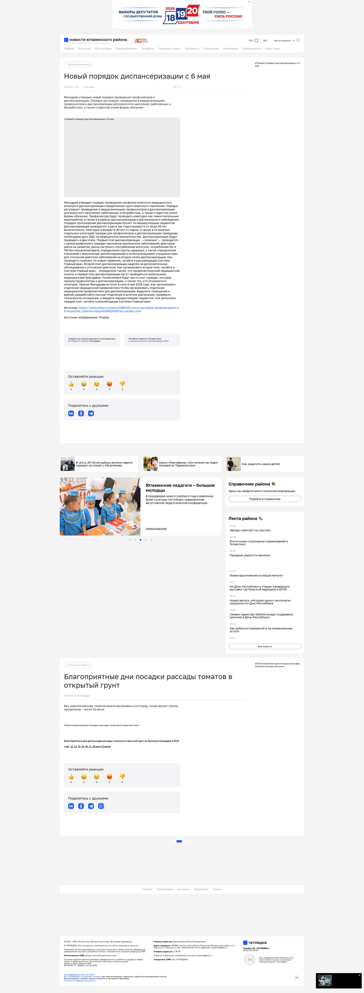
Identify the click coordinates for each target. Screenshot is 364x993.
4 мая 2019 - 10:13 (71, 696)
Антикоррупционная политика (79, 974)
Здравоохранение (78, 64)
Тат (265, 40)
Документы (192, 48)
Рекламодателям (126, 48)
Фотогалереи (103, 48)
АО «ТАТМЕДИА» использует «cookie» (82, 976)
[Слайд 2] (135, 540)
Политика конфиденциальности (80, 980)
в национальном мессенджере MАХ (149, 340)
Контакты (84, 48)
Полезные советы (169, 48)
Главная (69, 48)
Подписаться (345, 981)
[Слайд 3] (140, 540)
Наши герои (272, 48)
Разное (217, 889)
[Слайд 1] (130, 540)
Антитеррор (230, 48)
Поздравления (251, 48)
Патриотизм (211, 48)
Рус (251, 40)
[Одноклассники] (81, 413)
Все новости (265, 646)
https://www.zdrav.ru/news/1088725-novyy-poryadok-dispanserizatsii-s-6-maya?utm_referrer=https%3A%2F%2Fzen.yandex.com (121, 309)
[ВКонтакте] (71, 413)
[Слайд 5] (151, 540)
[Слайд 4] (146, 540)
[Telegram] (91, 413)
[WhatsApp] (101, 806)
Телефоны (147, 48)
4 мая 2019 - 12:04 (71, 87)
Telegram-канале (79, 340)
